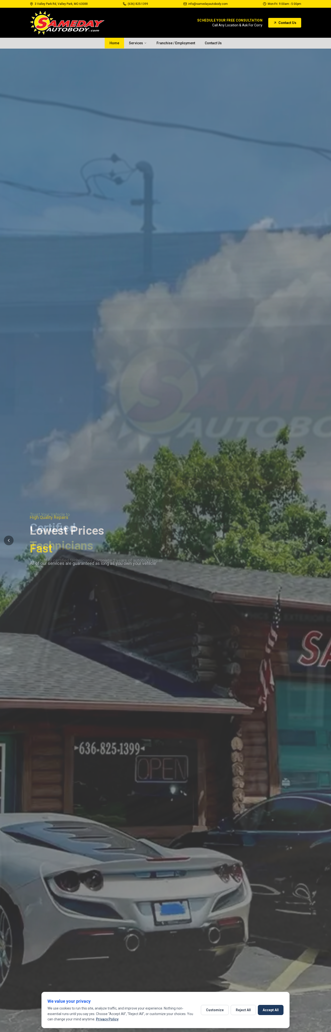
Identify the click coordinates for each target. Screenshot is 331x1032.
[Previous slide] (9, 540)
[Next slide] (322, 540)
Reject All (243, 1010)
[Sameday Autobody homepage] (67, 23)
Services (136, 43)
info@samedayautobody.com (208, 4)
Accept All (271, 1010)
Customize (215, 1010)
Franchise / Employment (176, 43)
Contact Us (287, 23)
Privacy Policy (107, 1019)
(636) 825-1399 (138, 4)
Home (114, 43)
